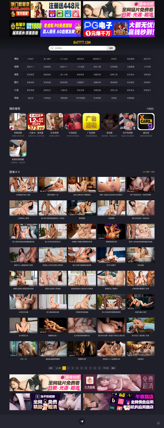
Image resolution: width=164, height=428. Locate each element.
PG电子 (31, 59)
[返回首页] (158, 423)
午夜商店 (47, 98)
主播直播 (130, 66)
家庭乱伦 (47, 90)
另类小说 (113, 90)
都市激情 (30, 90)
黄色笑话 (130, 90)
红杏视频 (97, 98)
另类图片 (147, 82)
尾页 (113, 368)
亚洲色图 (47, 82)
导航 (16, 97)
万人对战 (63, 59)
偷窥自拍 (30, 82)
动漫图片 (80, 82)
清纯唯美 (113, 82)
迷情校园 (97, 90)
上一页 (58, 368)
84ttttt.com (82, 42)
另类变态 (147, 74)
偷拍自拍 (47, 74)
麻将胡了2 (97, 59)
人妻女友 (63, 90)
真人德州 (47, 59)
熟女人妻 (97, 66)
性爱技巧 (147, 90)
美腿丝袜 (97, 82)
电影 (16, 74)
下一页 (105, 368)
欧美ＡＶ (63, 66)
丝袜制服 (113, 66)
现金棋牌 (130, 59)
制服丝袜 (97, 74)
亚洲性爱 (30, 74)
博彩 (16, 58)
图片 (16, 82)
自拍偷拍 (47, 66)
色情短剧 (130, 98)
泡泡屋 (114, 98)
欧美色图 (63, 82)
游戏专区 (80, 59)
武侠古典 (80, 90)
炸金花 (114, 59)
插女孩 (30, 98)
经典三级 (113, 74)
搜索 (111, 48)
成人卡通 (63, 74)
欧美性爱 (80, 74)
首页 (50, 368)
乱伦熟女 (130, 74)
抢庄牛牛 (147, 59)
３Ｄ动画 (80, 66)
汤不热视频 (80, 98)
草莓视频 (63, 98)
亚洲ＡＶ (30, 66)
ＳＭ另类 (147, 66)
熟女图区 (130, 82)
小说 (16, 90)
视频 (16, 66)
